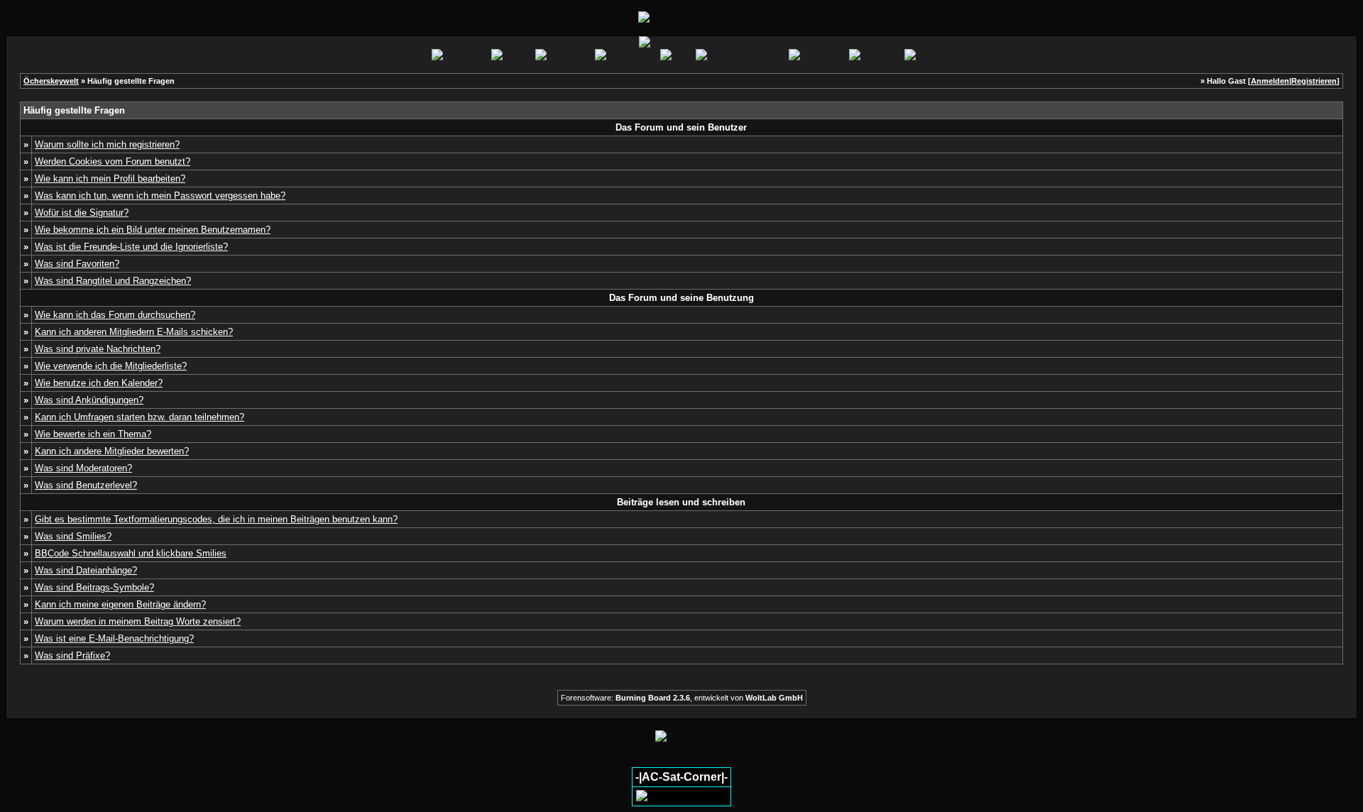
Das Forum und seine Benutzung (681, 297)
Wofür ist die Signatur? (81, 212)
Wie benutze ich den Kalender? (99, 383)
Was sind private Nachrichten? (97, 349)
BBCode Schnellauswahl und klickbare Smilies (130, 553)
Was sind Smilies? (73, 536)
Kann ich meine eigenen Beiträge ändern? (120, 604)
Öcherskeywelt (51, 81)
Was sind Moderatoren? (83, 468)
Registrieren (1314, 81)
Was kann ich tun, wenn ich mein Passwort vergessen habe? (160, 195)
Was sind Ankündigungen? (89, 400)
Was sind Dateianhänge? (86, 570)
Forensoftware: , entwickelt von (682, 697)
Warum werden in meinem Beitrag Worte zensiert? (138, 621)
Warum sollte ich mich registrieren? (107, 144)
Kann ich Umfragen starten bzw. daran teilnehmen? (139, 417)
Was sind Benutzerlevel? (86, 485)
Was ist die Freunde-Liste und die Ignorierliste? (131, 246)
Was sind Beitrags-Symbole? (94, 587)
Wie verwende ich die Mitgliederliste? (111, 366)
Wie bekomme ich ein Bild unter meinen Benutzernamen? (152, 229)
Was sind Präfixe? (72, 655)
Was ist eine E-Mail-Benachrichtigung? (114, 638)
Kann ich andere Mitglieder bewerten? (112, 451)
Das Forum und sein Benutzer (681, 127)
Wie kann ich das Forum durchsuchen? (115, 314)
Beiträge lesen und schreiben (681, 502)
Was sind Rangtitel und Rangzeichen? (113, 280)
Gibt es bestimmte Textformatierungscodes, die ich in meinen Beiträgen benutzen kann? (216, 519)
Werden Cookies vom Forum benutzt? (112, 161)
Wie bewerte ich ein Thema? (93, 434)
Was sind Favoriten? (77, 263)
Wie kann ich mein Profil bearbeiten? (110, 178)
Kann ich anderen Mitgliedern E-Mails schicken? (134, 332)
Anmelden (1270, 81)
